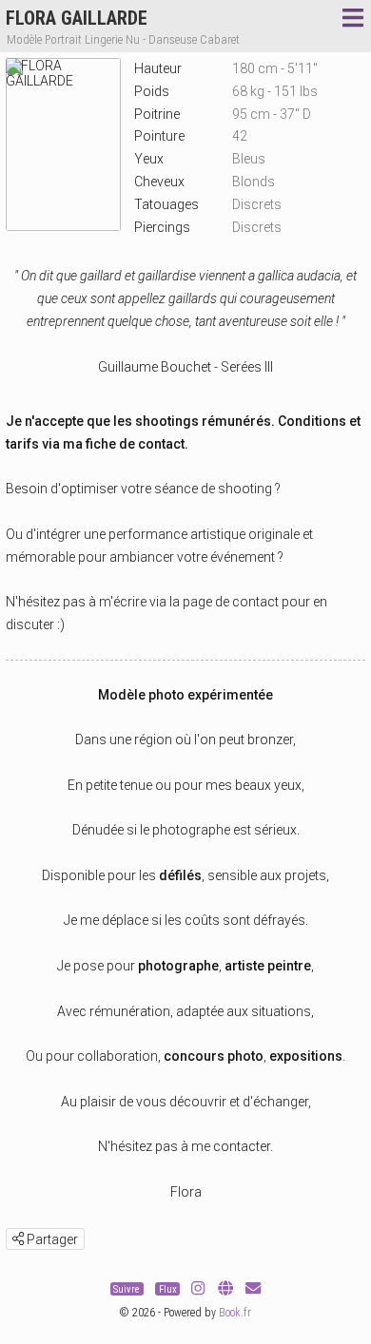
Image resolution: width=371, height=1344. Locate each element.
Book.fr (235, 1312)
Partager (51, 1239)
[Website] (225, 1289)
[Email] (253, 1289)
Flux (168, 1289)
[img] (18, 1238)
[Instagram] (198, 1289)
